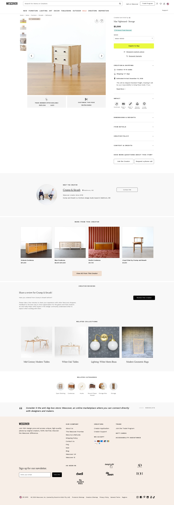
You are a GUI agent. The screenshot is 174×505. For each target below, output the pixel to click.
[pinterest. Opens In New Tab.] (144, 497)
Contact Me (127, 190)
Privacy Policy (104, 497)
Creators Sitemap (92, 497)
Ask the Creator (123, 161)
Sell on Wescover (132, 4)
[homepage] (12, 3)
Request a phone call (144, 161)
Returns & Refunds (73, 435)
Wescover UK (71, 454)
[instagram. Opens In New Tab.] (137, 497)
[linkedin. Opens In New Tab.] (147, 497)
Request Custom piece (135, 52)
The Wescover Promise (75, 432)
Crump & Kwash (71, 189)
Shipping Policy (72, 438)
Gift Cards (121, 433)
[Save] (101, 20)
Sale (67, 448)
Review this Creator (144, 298)
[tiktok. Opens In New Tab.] (154, 497)
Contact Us (70, 441)
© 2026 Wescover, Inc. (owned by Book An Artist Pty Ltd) (50, 497)
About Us (69, 428)
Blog (67, 451)
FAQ (67, 444)
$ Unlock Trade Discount (123, 30)
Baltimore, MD (89, 190)
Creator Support (100, 432)
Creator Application (101, 428)
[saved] (160, 4)
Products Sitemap (78, 497)
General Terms (115, 497)
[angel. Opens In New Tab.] (151, 497)
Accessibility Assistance (128, 437)
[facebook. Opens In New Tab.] (141, 497)
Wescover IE (70, 457)
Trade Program (147, 3)
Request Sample (135, 56)
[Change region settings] (168, 4)
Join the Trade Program (125, 428)
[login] (157, 3)
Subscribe (57, 474)
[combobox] (72, 3)
